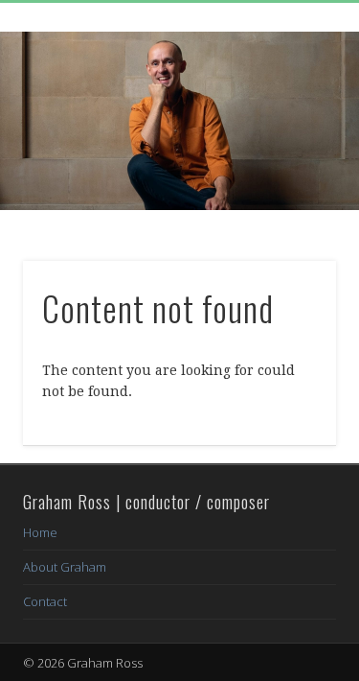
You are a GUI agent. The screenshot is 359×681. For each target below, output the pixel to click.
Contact (45, 601)
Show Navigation (290, 171)
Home (40, 532)
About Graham (64, 566)
